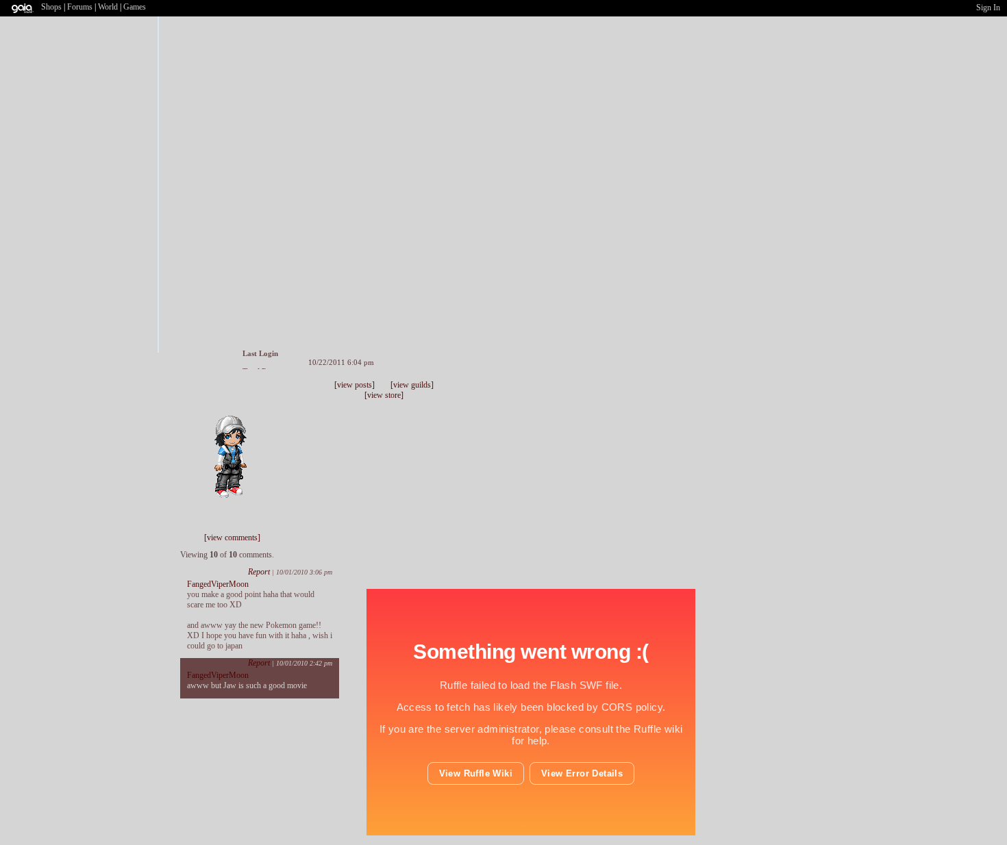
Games (134, 7)
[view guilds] (412, 385)
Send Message (241, 394)
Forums (79, 7)
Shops (51, 7)
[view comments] (232, 537)
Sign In (988, 7)
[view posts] (354, 385)
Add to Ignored (270, 394)
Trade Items (254, 394)
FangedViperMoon (218, 584)
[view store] (383, 395)
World (108, 7)
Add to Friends (229, 394)
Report (259, 572)
